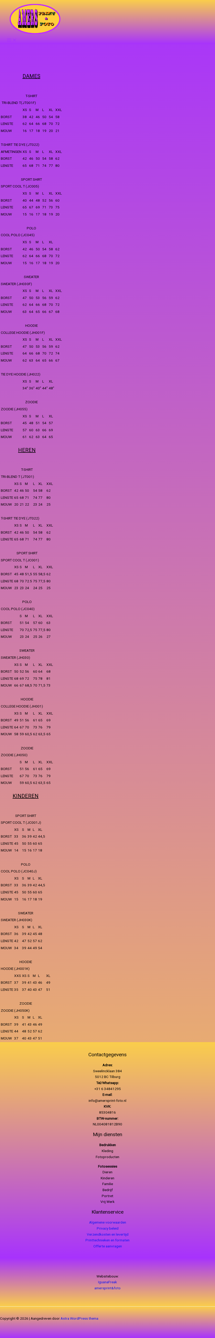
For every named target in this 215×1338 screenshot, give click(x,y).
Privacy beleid (108, 1228)
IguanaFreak (107, 1282)
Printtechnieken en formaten (107, 1240)
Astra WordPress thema (79, 1318)
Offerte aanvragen (107, 1246)
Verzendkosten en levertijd (107, 1234)
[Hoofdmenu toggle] (11, 40)
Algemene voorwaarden (107, 1222)
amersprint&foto (107, 1288)
